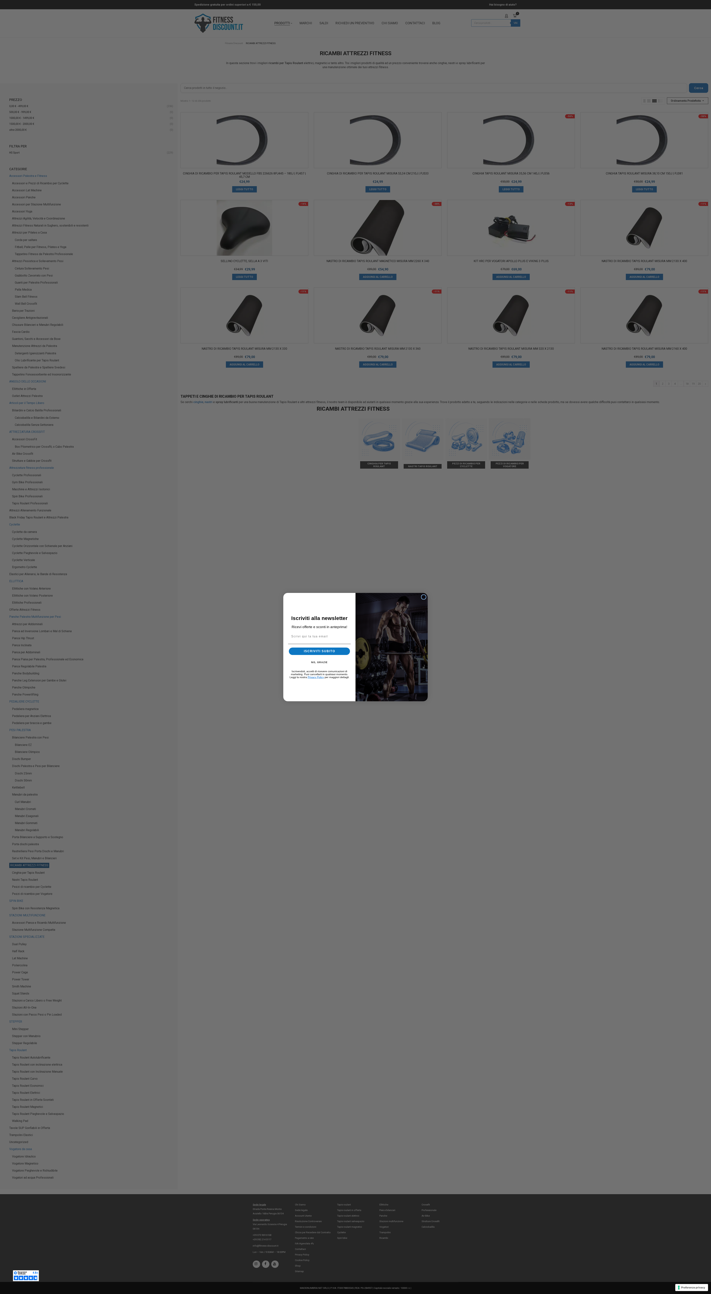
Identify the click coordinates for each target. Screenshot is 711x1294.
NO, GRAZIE (319, 662)
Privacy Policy (316, 677)
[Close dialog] (423, 597)
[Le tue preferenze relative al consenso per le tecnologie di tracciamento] (691, 1287)
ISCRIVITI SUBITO (319, 651)
